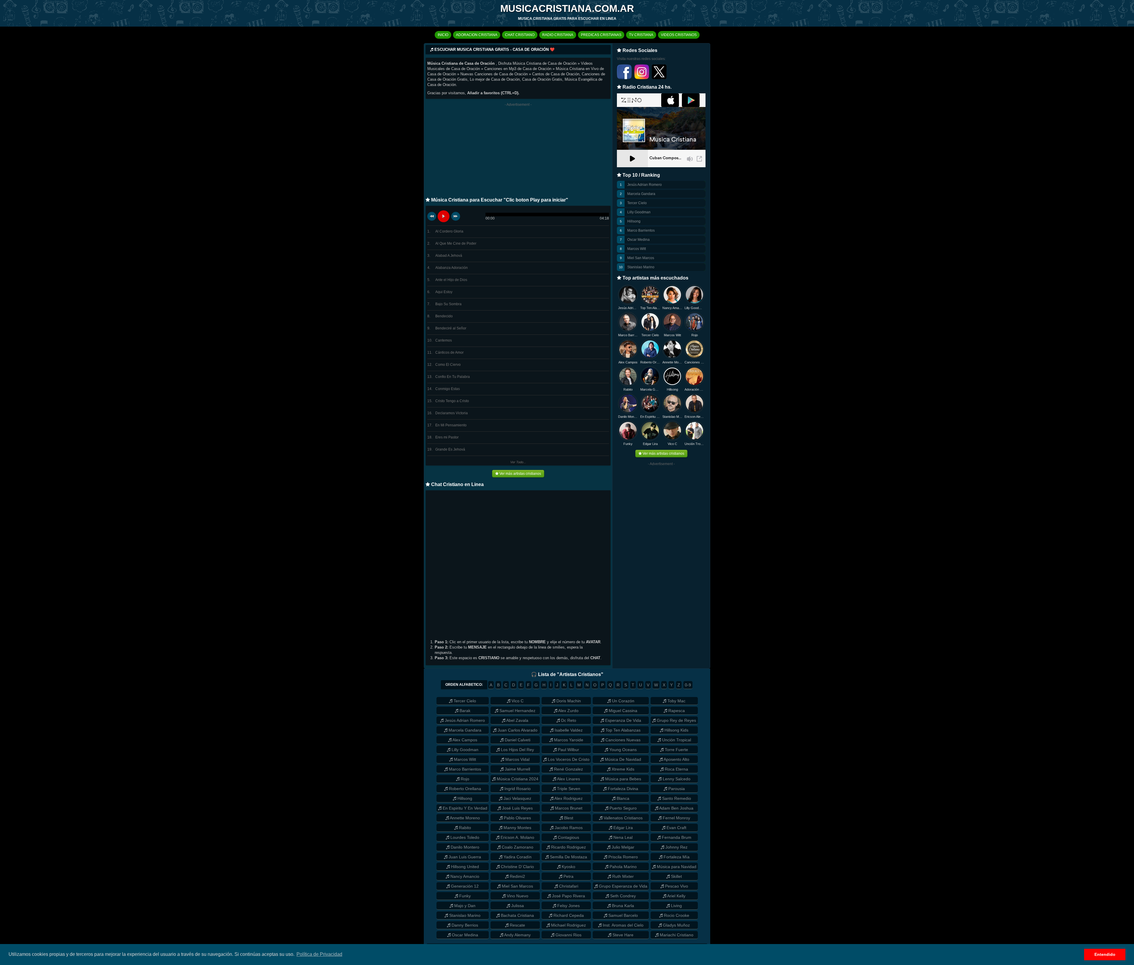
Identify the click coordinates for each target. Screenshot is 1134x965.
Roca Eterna (676, 769)
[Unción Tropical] (694, 431)
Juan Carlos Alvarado (516, 730)
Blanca (622, 798)
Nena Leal (622, 837)
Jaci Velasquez (516, 798)
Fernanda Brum (676, 837)
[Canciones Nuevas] (694, 349)
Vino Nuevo (517, 895)
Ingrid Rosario (517, 788)
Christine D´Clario (517, 866)
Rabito (628, 389)
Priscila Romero (622, 856)
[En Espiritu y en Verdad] (650, 403)
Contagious (568, 837)
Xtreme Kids (622, 769)
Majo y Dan (464, 905)
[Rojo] (694, 322)
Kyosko (568, 866)
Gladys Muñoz (676, 925)
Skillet (676, 876)
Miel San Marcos (640, 258)
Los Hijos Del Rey (517, 749)
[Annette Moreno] (672, 349)
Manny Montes (516, 827)
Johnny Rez (675, 847)
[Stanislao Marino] (672, 403)
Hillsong (634, 221)
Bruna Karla (622, 905)
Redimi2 (517, 876)
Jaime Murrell (517, 769)
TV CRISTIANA (641, 35)
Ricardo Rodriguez (568, 847)
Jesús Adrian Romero (644, 185)
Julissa (517, 905)
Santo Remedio (676, 798)
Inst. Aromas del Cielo (622, 925)
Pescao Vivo (676, 886)
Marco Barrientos (641, 230)
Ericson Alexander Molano (694, 416)
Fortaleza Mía (676, 856)
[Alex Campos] (628, 349)
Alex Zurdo (568, 710)
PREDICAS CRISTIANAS (601, 35)
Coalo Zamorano (517, 847)
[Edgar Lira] (650, 431)
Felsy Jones (568, 905)
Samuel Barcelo (622, 915)
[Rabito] (628, 376)
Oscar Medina (638, 240)
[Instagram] (642, 78)
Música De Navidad (622, 759)
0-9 (688, 685)
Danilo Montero (628, 416)
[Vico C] (672, 431)
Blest (568, 817)
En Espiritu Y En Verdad (464, 808)
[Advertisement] (518, 151)
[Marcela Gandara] (650, 376)
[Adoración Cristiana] (694, 376)
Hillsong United (464, 866)
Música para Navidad (676, 866)
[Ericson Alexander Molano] (694, 403)
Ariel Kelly (675, 895)
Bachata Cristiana (517, 915)
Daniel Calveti (517, 739)
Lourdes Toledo (464, 837)
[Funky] (628, 431)
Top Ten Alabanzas (650, 308)
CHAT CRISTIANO (520, 35)
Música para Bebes (622, 778)
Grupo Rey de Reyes (676, 720)
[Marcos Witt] (672, 322)
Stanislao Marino (640, 267)
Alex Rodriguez (568, 798)
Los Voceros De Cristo (568, 759)
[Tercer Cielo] (650, 322)
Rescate (517, 925)
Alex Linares (568, 778)
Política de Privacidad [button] (319, 954)
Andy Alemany (517, 934)
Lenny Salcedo (676, 778)
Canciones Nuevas (694, 362)
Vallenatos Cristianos (622, 817)
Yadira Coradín (517, 856)
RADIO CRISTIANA (557, 35)
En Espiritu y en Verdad (650, 416)
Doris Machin (568, 700)
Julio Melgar (622, 847)
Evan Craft (675, 827)
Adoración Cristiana (694, 389)
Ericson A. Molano (516, 837)
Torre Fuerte (676, 749)
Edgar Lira (650, 444)
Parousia (676, 788)
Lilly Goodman (639, 212)
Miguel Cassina (622, 710)
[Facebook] (625, 78)
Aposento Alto (676, 759)
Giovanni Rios (567, 934)
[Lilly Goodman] (694, 295)
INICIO (443, 35)
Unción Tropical (694, 444)
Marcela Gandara (641, 194)
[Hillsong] (672, 376)
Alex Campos (628, 362)
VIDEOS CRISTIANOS (679, 35)
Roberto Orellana (650, 362)
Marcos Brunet (568, 808)
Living (676, 905)
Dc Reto (568, 720)
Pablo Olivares (517, 817)
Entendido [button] (1104, 954)
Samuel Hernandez (516, 710)
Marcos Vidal (516, 759)
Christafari (568, 886)
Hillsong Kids (675, 730)
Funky (628, 444)
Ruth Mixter (622, 876)
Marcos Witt (636, 249)
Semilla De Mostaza (568, 856)
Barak (464, 710)
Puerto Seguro (622, 808)
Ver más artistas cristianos (519, 474)
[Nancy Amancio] (672, 295)
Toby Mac (675, 700)
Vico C (672, 444)
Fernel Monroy (676, 817)
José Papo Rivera (568, 895)
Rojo (694, 335)
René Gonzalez (568, 769)
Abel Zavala (516, 720)
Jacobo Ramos (568, 827)
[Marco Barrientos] (628, 322)
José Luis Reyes (517, 808)
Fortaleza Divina (622, 788)
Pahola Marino (622, 866)
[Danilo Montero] (628, 403)
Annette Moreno (672, 362)
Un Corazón (622, 700)
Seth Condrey (622, 895)
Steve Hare (622, 934)
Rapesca (676, 710)
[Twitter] (659, 78)
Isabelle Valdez (568, 730)
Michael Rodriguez (568, 925)
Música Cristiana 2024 (517, 778)
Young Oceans (622, 749)
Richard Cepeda (568, 915)
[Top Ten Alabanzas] (650, 295)
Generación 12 (464, 886)
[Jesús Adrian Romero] (628, 295)
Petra (567, 876)
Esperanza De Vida (622, 720)
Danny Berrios (464, 925)
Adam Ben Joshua (675, 808)
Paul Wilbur (568, 749)
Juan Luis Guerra (464, 856)
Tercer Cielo (637, 203)
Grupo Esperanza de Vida (622, 886)
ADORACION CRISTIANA (476, 35)
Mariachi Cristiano (676, 934)
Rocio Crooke (676, 915)
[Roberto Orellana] (650, 349)
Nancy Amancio (672, 308)
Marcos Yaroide (568, 739)
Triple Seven (568, 788)
